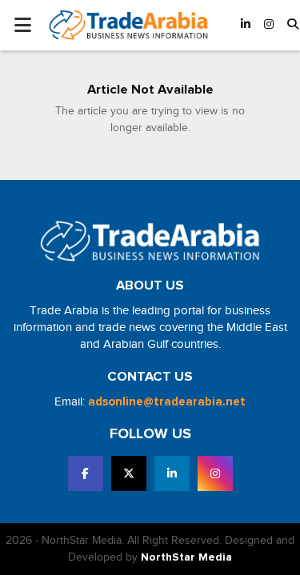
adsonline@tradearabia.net (167, 402)
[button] (292, 25)
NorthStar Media (186, 557)
